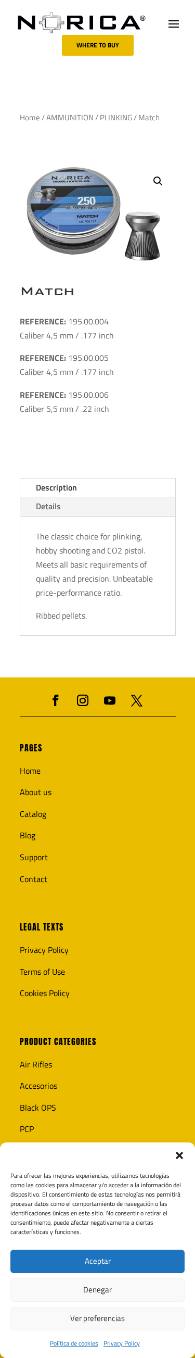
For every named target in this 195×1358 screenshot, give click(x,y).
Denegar (97, 1290)
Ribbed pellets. (61, 615)
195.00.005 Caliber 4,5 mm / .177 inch (67, 364)
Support (34, 857)
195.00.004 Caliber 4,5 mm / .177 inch (67, 328)
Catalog (33, 814)
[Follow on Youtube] (109, 700)
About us (35, 792)
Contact (33, 879)
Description (56, 487)
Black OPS (38, 1107)
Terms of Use (42, 971)
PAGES (31, 748)
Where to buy (97, 45)
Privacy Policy (121, 1343)
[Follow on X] (136, 700)
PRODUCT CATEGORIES (58, 1041)
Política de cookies (74, 1343)
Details (48, 506)
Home (30, 117)
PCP (27, 1129)
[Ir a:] (82, 23)
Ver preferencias (97, 1318)
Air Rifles (36, 1064)
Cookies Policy (45, 993)
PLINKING (116, 117)
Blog (27, 835)
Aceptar (98, 1261)
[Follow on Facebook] (55, 700)
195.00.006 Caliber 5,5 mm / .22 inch (64, 401)
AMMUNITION (70, 117)
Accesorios (38, 1085)
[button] (179, 1155)
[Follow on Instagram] (82, 700)
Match (47, 291)
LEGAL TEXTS (41, 927)
